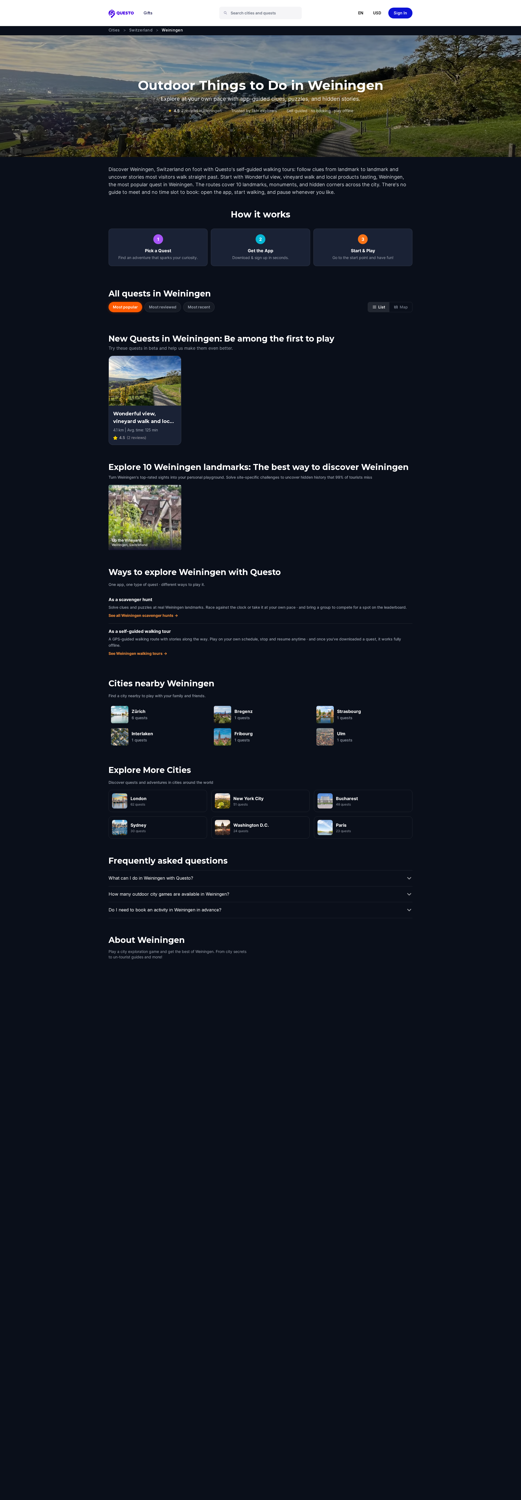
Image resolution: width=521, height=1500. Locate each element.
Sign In (400, 13)
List (381, 307)
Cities (114, 30)
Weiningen (172, 30)
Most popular (125, 307)
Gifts (148, 13)
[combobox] (263, 13)
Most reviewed (162, 307)
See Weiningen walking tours (138, 653)
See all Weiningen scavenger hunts (143, 615)
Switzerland (141, 30)
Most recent (199, 307)
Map (404, 307)
